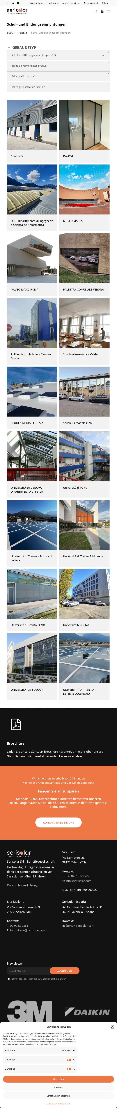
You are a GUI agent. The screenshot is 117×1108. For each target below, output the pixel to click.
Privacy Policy (64, 1103)
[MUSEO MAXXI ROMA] (32, 258)
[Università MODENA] (84, 594)
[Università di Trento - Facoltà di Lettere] (32, 525)
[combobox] (58, 55)
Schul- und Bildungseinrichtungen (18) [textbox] (57, 55)
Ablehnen (58, 1087)
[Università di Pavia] (84, 456)
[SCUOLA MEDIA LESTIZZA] (32, 392)
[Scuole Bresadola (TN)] (84, 392)
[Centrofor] (32, 125)
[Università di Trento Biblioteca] (84, 525)
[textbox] (58, 65)
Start (10, 32)
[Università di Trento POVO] (32, 594)
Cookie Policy (51, 1103)
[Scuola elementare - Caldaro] (84, 323)
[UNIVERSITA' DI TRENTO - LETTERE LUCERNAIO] (84, 658)
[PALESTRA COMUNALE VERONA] (84, 258)
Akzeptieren (58, 1079)
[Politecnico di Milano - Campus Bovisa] (32, 323)
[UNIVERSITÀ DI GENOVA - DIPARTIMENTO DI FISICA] (32, 456)
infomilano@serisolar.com (28, 930)
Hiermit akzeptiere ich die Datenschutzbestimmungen (38, 978)
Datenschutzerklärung (22, 885)
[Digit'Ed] (84, 125)
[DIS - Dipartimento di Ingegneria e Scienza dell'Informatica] (32, 189)
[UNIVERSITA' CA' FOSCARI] (32, 658)
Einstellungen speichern (58, 1096)
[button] (112, 1026)
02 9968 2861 (19, 926)
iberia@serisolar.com (80, 926)
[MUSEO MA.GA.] (84, 189)
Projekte (22, 32)
